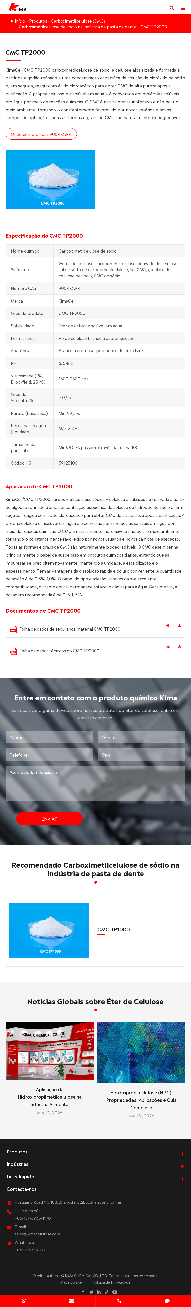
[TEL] (119, 1301)
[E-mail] (71, 1301)
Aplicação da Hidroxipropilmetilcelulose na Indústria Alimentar (50, 1096)
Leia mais (50, 1074)
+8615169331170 (31, 1249)
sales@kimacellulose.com (37, 1233)
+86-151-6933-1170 (33, 1218)
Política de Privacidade (112, 1281)
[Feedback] (167, 1301)
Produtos (38, 21)
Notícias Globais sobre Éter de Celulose (95, 1001)
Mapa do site (71, 1281)
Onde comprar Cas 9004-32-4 (41, 134)
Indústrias (17, 1163)
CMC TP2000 (154, 26)
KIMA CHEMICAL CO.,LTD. (86, 1275)
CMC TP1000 (113, 929)
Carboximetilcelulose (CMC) (78, 21)
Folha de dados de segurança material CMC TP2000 (69, 629)
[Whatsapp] (24, 1301)
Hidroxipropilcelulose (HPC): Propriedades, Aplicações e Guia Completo (141, 1099)
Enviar (49, 818)
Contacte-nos (22, 1188)
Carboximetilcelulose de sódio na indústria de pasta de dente (78, 26)
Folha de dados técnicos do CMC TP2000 (59, 650)
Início (20, 21)
